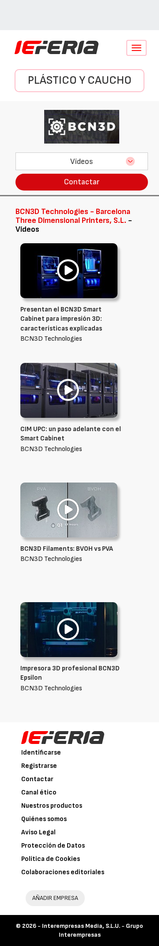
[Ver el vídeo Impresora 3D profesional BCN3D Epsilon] (68, 629)
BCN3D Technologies (61, 324)
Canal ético (39, 792)
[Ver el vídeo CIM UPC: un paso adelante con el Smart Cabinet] (68, 390)
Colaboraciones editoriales (62, 872)
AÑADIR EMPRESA (55, 898)
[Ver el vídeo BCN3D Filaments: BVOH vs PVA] (68, 510)
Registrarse (39, 766)
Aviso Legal (38, 832)
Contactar (81, 182)
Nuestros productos (51, 806)
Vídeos (81, 161)
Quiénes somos (44, 819)
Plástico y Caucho (80, 80)
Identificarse (41, 752)
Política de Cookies (50, 859)
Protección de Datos (53, 845)
